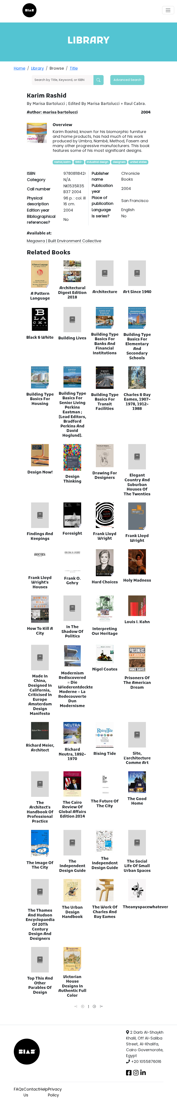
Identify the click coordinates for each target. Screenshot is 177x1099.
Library (37, 68)
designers (119, 162)
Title (74, 68)
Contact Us (32, 1092)
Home (19, 68)
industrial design (97, 162)
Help (44, 1089)
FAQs (19, 1089)
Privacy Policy (55, 1092)
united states (138, 162)
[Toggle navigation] (168, 10)
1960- (78, 162)
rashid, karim (62, 162)
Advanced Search (127, 80)
